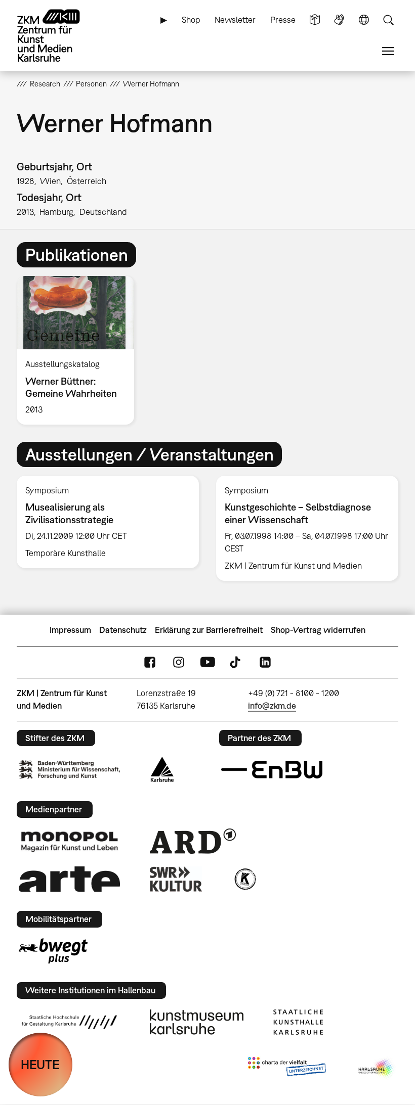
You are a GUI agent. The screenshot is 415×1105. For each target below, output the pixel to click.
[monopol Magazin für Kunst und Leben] (69, 841)
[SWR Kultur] (176, 879)
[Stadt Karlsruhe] (162, 769)
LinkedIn (265, 662)
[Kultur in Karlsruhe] (244, 879)
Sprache (364, 20)
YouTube (207, 662)
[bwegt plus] (53, 950)
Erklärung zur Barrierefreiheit (209, 630)
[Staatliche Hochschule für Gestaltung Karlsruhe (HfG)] (69, 1022)
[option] (80, 350)
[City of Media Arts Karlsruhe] (376, 1068)
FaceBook (150, 662)
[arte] (69, 878)
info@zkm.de (272, 706)
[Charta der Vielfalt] (286, 1068)
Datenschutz (123, 630)
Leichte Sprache (315, 20)
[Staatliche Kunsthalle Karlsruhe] (298, 1022)
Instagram (179, 662)
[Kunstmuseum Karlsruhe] (196, 1022)
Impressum (70, 630)
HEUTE (40, 1064)
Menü (388, 51)
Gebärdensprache (339, 20)
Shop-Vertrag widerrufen (318, 630)
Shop (191, 20)
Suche (388, 20)
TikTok (236, 662)
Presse (283, 20)
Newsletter (235, 20)
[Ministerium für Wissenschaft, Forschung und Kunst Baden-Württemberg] (69, 769)
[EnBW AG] (271, 770)
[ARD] (193, 841)
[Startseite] (57, 36)
